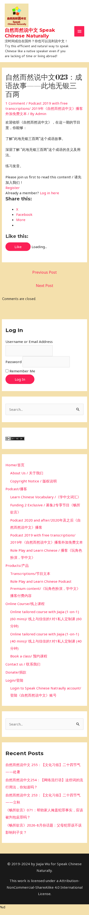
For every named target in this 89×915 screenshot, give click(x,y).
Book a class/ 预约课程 (28, 656)
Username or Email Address (29, 341)
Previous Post (44, 272)
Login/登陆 (14, 680)
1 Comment (15, 103)
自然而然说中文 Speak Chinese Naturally (30, 33)
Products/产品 (17, 565)
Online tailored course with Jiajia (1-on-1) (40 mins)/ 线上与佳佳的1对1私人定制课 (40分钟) (46, 641)
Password (13, 361)
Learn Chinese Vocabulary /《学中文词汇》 (45, 496)
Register (12, 187)
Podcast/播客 (16, 488)
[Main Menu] (79, 31)
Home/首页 (14, 464)
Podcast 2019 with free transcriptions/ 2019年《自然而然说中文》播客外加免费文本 (44, 108)
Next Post (44, 285)
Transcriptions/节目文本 (30, 573)
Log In (20, 379)
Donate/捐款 (15, 672)
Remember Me (22, 371)
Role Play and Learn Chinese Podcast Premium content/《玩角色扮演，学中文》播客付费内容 (45, 588)
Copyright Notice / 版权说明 (33, 481)
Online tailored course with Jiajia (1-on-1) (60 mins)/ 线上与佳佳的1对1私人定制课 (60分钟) (46, 618)
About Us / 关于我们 (26, 473)
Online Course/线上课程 (25, 603)
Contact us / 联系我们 (22, 664)
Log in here (49, 192)
